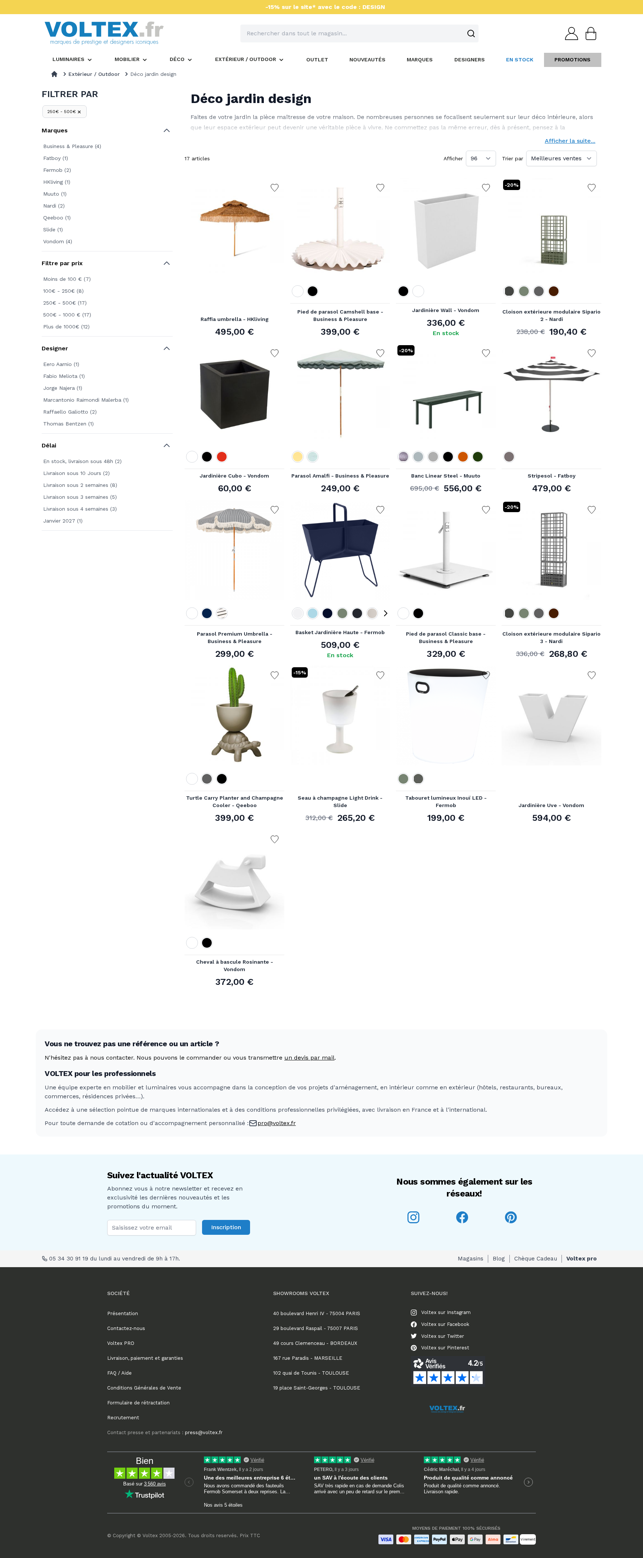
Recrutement (123, 1417)
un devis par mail (309, 1057)
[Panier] (588, 33)
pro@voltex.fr (276, 1123)
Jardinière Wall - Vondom (445, 310)
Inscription (226, 1227)
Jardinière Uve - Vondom (551, 805)
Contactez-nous (126, 1328)
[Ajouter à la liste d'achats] (274, 188)
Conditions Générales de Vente (144, 1388)
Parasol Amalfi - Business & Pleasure (340, 476)
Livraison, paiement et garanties (145, 1358)
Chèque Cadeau (535, 1258)
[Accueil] (54, 74)
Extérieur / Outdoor (94, 74)
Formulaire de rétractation (138, 1403)
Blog (499, 1258)
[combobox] (359, 33)
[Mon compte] (569, 33)
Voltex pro (581, 1258)
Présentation (122, 1313)
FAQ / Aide (119, 1373)
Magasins (470, 1258)
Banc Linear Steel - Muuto (445, 476)
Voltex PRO (120, 1343)
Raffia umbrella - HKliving (235, 319)
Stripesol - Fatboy (552, 476)
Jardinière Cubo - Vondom (234, 476)
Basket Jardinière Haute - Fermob (340, 632)
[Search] (471, 33)
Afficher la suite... (570, 140)
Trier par (512, 158)
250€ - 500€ (61, 111)
